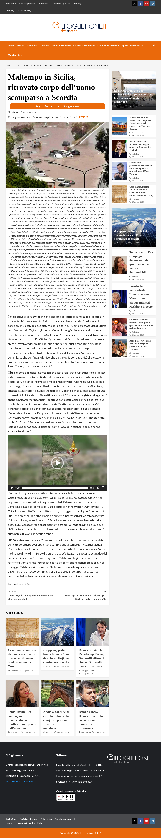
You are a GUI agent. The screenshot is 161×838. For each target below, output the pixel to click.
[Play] (12, 487)
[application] (57, 463)
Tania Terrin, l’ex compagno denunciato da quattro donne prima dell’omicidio (22, 720)
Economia (32, 45)
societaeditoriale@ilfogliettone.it (74, 781)
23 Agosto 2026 (27, 671)
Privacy (77, 3)
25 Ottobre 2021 (30, 112)
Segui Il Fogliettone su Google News (57, 106)
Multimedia (14, 55)
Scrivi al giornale (27, 3)
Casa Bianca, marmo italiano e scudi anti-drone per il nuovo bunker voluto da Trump (22, 658)
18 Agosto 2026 (138, 314)
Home (11, 45)
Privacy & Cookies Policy (19, 10)
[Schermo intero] (103, 487)
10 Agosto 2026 (138, 356)
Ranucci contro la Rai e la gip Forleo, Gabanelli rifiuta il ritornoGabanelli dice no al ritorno (91, 658)
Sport (125, 45)
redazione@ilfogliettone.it (20, 781)
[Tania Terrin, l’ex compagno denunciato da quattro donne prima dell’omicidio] (22, 693)
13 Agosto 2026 (138, 335)
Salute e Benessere (61, 45)
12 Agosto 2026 (100, 732)
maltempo (18, 584)
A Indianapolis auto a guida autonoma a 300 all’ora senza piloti (30, 595)
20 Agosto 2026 (87, 674)
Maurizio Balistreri (138, 133)
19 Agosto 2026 (29, 732)
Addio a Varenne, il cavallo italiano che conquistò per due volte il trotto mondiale (56, 720)
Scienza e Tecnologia (84, 45)
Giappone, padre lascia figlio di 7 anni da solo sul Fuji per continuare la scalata (133, 235)
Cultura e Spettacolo (108, 45)
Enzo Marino (15, 732)
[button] (57, 463)
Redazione (11, 3)
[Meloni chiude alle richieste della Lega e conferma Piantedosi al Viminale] (119, 149)
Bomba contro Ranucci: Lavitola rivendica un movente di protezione (91, 720)
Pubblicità (43, 3)
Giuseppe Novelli (87, 671)
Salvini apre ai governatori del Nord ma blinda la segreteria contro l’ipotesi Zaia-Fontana (141, 168)
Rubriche (135, 45)
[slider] (55, 488)
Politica (20, 45)
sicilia (27, 584)
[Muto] (98, 487)
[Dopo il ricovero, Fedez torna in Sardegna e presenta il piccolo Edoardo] (119, 348)
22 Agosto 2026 (63, 666)
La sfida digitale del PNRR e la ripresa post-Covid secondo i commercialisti (84, 595)
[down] (142, 45)
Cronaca (44, 45)
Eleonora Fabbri (122, 106)
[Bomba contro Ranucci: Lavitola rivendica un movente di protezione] (92, 693)
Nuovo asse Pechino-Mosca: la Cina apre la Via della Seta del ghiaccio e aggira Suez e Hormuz (140, 123)
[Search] (154, 45)
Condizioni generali (61, 3)
